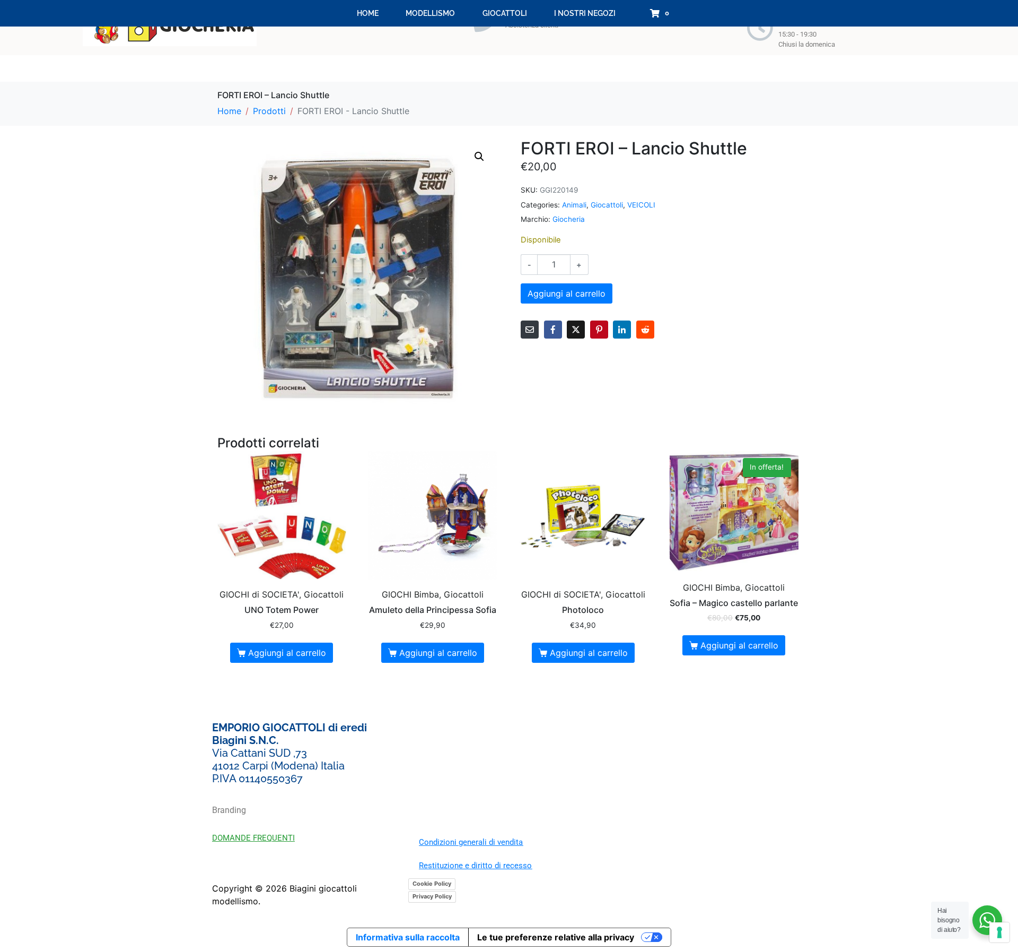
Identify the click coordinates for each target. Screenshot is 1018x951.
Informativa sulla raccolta (408, 937)
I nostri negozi (585, 13)
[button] (479, 156)
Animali (574, 205)
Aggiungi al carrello (566, 293)
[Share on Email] (530, 330)
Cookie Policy (432, 883)
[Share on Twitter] (576, 330)
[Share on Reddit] (645, 330)
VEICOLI (641, 205)
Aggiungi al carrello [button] (287, 652)
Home (368, 13)
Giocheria (568, 219)
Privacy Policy (432, 896)
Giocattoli (504, 13)
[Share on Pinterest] (599, 330)
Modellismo (430, 13)
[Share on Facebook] (553, 330)
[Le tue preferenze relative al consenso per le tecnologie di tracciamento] (999, 932)
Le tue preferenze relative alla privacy (555, 937)
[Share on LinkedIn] (622, 330)
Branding (229, 810)
